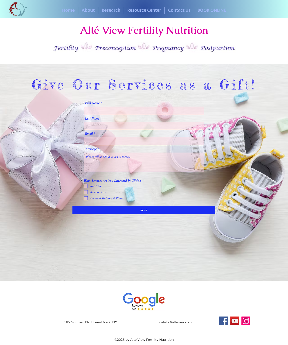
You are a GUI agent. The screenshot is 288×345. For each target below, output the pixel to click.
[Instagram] (245, 321)
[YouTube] (234, 321)
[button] (88, 10)
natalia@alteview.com (175, 322)
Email (89, 133)
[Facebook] (223, 321)
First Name (92, 103)
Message (91, 149)
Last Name (92, 118)
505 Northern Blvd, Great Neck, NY (90, 322)
